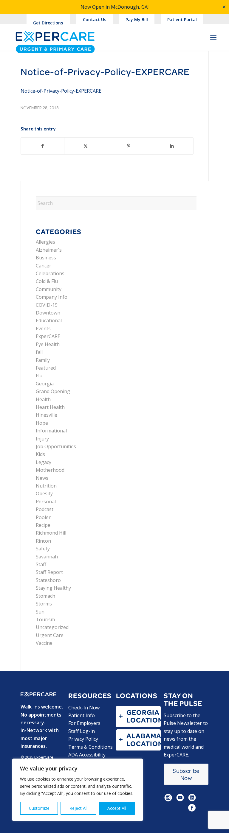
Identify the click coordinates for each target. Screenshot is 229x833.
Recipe (43, 525)
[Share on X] (85, 146)
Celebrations (50, 273)
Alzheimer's (49, 250)
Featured (46, 368)
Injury (42, 438)
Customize (39, 808)
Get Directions (48, 23)
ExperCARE (48, 336)
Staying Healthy (53, 588)
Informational (51, 430)
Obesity (44, 493)
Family (43, 360)
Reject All (78, 808)
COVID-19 (47, 305)
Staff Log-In (81, 731)
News (42, 478)
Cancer (43, 265)
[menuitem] (94, 19)
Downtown (48, 312)
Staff (41, 564)
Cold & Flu (47, 281)
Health (43, 399)
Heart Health (50, 407)
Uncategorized (52, 627)
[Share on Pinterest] (128, 146)
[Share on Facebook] (42, 146)
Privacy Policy (83, 739)
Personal (46, 501)
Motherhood (50, 470)
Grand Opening (53, 391)
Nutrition (46, 485)
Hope (42, 423)
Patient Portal (182, 19)
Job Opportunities (56, 446)
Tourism (45, 619)
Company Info (51, 297)
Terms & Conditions (90, 747)
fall (39, 352)
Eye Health (48, 344)
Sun (40, 611)
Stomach (45, 596)
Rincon (43, 541)
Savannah (47, 556)
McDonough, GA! (129, 7)
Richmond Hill (51, 533)
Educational (49, 320)
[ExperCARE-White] (38, 694)
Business (46, 257)
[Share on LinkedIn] (171, 146)
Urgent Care (50, 635)
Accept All (116, 808)
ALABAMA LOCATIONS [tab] (143, 739)
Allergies (45, 242)
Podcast (44, 509)
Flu (39, 375)
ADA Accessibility (87, 754)
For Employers (84, 723)
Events (43, 328)
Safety (43, 548)
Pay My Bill (137, 19)
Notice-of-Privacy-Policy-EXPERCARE (61, 91)
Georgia (45, 383)
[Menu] (213, 37)
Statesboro (48, 580)
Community (48, 289)
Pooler (43, 517)
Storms (44, 603)
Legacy (43, 462)
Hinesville (46, 415)
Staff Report (49, 572)
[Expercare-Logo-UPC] (55, 42)
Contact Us (94, 19)
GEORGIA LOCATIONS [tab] (143, 716)
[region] (77, 790)
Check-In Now (84, 707)
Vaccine (44, 643)
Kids (40, 454)
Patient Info (81, 715)
